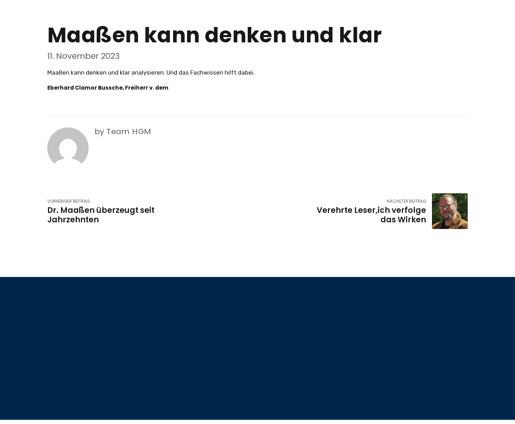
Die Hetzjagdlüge (287, 385)
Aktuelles (276, 324)
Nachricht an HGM (288, 365)
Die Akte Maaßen (395, 383)
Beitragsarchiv (283, 344)
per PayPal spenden (397, 333)
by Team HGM (123, 131)
